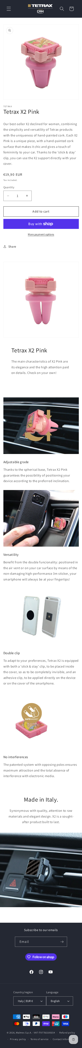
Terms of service (39, 1039)
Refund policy (67, 1032)
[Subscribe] (62, 942)
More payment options (41, 234)
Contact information (64, 1039)
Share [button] (12, 246)
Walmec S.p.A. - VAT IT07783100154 (35, 1032)
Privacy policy (18, 1039)
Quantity (9, 187)
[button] (9, 9)
